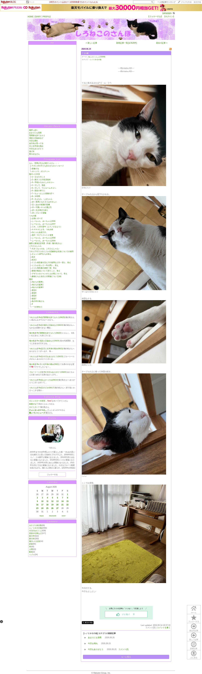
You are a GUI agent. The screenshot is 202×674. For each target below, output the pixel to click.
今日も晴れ (33, 141)
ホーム (193, 613)
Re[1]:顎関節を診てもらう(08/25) (52, 317)
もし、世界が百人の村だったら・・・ (44, 163)
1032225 (167, 13)
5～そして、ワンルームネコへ (44, 188)
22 (67, 505)
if (32, 304)
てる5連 (85, 53)
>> (166, 2)
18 (47, 505)
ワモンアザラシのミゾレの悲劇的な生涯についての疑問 (51, 251)
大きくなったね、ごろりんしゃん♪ (45, 249)
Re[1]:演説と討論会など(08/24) (51, 325)
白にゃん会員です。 (40, 232)
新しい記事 (193, 640)
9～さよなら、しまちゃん (42, 199)
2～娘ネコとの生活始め (41, 180)
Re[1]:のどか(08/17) (47, 388)
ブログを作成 (186, 2)
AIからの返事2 (37, 285)
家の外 (31, 539)
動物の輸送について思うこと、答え (46, 271)
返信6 (34, 296)
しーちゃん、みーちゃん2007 (43, 224)
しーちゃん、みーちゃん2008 (43, 238)
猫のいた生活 (34, 174)
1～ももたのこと (38, 177)
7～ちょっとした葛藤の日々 (43, 193)
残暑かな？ (33, 404)
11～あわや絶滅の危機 (41, 205)
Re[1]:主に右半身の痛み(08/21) (51, 349)
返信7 (34, 299)
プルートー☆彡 (35, 372)
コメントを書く (163, 627)
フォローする (193, 622)
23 (37, 508)
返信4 (34, 290)
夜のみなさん (34, 154)
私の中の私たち (38, 301)
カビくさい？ (34, 407)
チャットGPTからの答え (41, 254)
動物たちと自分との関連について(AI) (46, 276)
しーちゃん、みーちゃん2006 (43, 221)
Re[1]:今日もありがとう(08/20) (51, 356)
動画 (31, 552)
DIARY (38, 17)
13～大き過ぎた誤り (40, 210)
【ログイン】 (169, 16)
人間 (31, 549)
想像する (35, 169)
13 (57, 501)
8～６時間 (36, 196)
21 (62, 505)
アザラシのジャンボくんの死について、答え (49, 274)
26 (52, 508)
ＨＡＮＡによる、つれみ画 (42, 229)
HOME (30, 17)
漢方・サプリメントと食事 (42, 235)
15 (67, 501)
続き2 (34, 260)
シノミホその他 (35, 528)
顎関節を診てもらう (37, 135)
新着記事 (193, 649)
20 (57, 505)
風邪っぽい (33, 130)
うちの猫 (32, 216)
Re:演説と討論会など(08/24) (48, 341)
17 (42, 505)
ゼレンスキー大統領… (38, 401)
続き (33, 257)
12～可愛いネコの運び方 (42, 207)
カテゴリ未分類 (35, 525)
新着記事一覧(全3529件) (126, 43)
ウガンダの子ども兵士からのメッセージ (48, 166)
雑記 (31, 279)
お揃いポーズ (37, 218)
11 (47, 501)
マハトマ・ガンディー (41, 171)
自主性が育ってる (36, 143)
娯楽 (31, 544)
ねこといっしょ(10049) (96, 57)
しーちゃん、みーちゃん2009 (43, 241)
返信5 (34, 293)
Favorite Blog (52, 397)
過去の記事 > (161, 43)
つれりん (32, 317)
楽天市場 (197, 2)
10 (42, 501)
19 (52, 505)
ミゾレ (31, 555)
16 (37, 505)
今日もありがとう (36, 149)
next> (64, 516)
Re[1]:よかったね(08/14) (48, 380)
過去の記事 (193, 631)
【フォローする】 (155, 16)
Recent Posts (52, 126)
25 (47, 508)
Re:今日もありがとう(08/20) (55, 372)
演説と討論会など (36, 138)
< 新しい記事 (91, 43)
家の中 (31, 536)
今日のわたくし (35, 531)
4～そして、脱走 (38, 185)
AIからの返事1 (37, 282)
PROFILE (47, 17)
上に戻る (193, 658)
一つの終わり (37, 307)
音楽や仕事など (35, 533)
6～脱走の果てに (38, 191)
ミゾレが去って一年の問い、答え (45, 265)
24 (42, 508)
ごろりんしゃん (35, 246)
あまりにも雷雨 (35, 133)
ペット (32, 2)
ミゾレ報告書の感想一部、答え (44, 268)
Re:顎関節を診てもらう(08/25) (49, 333)
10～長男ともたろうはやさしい (44, 202)
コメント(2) (123, 649)
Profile (52, 418)
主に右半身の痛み (36, 146)
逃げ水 (31, 151)
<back (41, 516)
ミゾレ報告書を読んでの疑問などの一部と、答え (51, 262)
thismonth (52, 516)
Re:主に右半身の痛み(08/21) (48, 364)
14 (62, 501)
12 (52, 501)
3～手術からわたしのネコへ (43, 182)
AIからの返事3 (37, 287)
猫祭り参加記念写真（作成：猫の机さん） (46, 243)
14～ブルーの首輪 (39, 213)
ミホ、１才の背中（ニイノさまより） (47, 227)
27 (57, 508)
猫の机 (32, 333)
